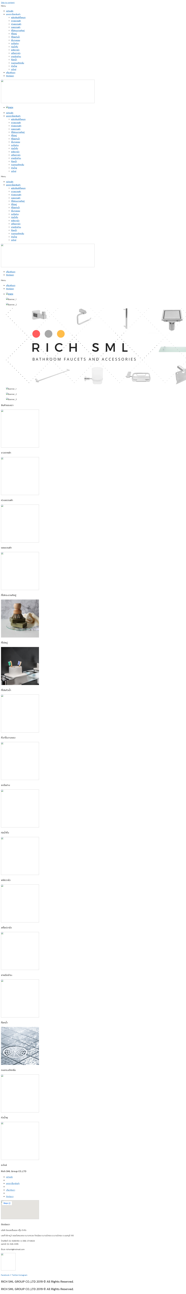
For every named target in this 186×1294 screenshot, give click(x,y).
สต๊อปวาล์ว (15, 53)
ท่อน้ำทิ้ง (14, 46)
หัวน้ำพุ (14, 66)
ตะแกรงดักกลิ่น (17, 62)
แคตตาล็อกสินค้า (13, 116)
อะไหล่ (13, 69)
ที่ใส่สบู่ (14, 33)
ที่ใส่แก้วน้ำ (15, 36)
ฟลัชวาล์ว (15, 49)
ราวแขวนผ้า (16, 20)
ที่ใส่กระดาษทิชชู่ (18, 30)
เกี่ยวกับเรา (10, 72)
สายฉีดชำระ (16, 56)
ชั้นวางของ (15, 40)
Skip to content (8, 2)
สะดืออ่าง (15, 43)
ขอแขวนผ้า (15, 27)
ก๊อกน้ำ (14, 59)
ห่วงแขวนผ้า (16, 24)
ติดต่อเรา (10, 75)
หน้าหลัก (9, 11)
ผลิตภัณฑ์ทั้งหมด (18, 17)
